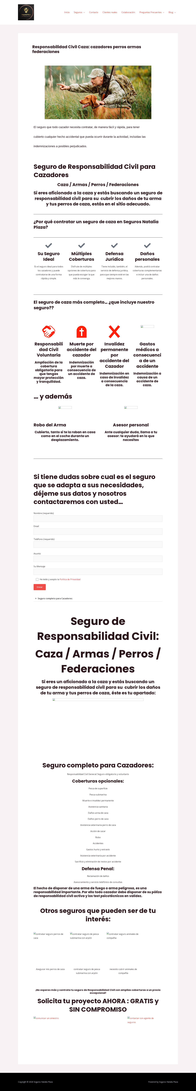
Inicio (67, 12)
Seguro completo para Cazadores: (55, 598)
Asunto (37, 553)
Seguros (78, 12)
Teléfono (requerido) (44, 539)
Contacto (93, 12)
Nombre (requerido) (44, 513)
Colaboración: (128, 12)
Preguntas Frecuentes (150, 12)
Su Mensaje (39, 566)
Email (36, 526)
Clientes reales (110, 12)
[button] (98, 598)
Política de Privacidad (70, 579)
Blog (171, 12)
